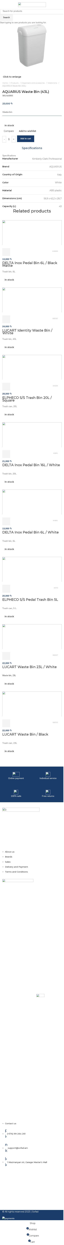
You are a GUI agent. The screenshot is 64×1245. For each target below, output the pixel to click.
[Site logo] (32, 4)
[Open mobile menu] (3, 5)
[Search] (61, 5)
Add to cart (25, 138)
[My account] (57, 5)
